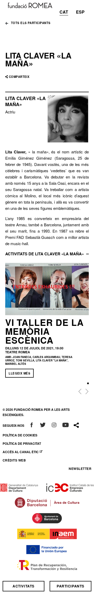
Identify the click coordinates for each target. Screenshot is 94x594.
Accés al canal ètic (24, 451)
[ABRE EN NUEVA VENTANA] (31, 425)
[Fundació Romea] (30, 5)
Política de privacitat (22, 443)
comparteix (19, 76)
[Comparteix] (76, 425)
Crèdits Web (14, 460)
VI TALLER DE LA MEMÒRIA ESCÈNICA (44, 331)
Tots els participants (30, 23)
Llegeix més (19, 373)
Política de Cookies (20, 435)
